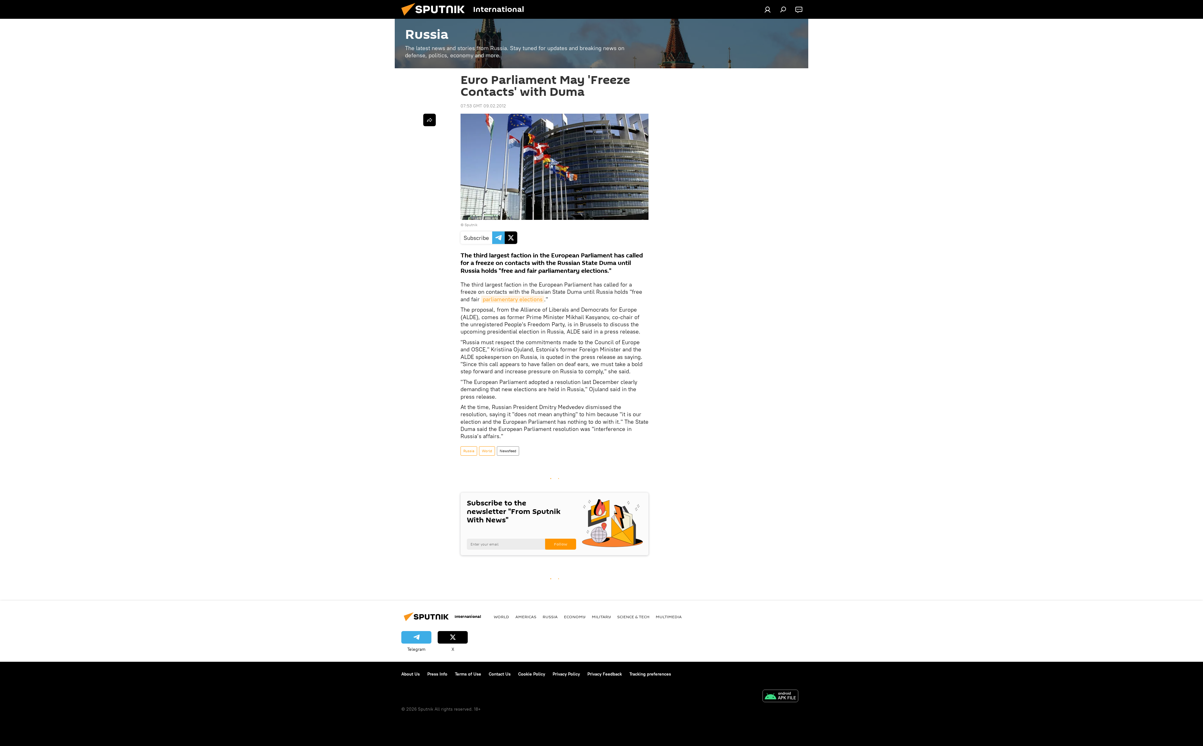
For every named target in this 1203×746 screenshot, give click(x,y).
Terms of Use (468, 674)
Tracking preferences (650, 674)
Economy (575, 616)
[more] (429, 120)
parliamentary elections (513, 299)
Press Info (437, 674)
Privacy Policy (566, 674)
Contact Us (500, 674)
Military (601, 616)
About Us (410, 674)
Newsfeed (508, 450)
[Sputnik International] (435, 17)
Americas (525, 616)
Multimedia (669, 616)
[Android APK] (780, 697)
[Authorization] (767, 9)
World (487, 450)
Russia (468, 450)
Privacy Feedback (604, 674)
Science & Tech (633, 616)
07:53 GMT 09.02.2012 (483, 106)
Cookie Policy (531, 674)
